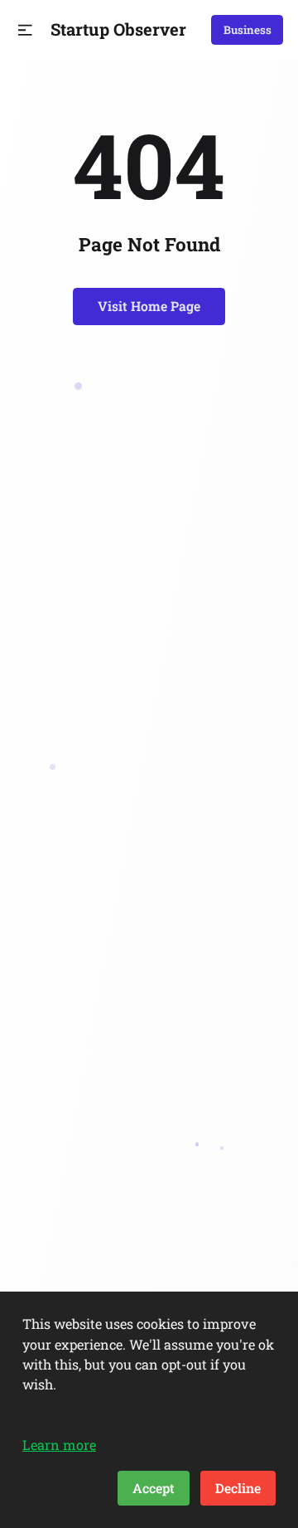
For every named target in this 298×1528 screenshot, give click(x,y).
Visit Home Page (149, 305)
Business (247, 29)
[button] (25, 30)
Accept (153, 1487)
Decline (238, 1487)
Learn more (59, 1444)
